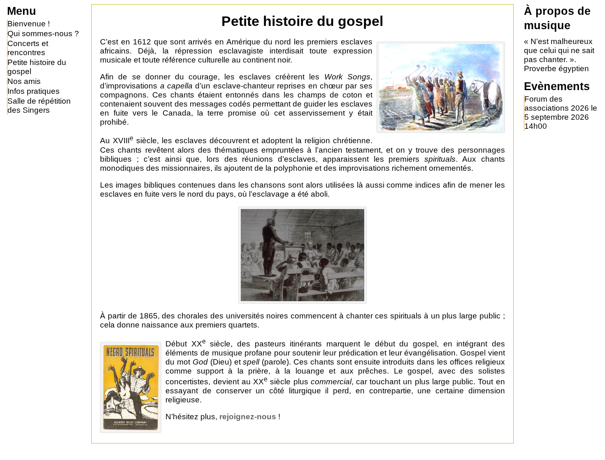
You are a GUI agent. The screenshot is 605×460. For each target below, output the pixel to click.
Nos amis (24, 81)
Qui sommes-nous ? (43, 33)
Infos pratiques (33, 91)
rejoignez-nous (247, 416)
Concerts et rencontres (27, 48)
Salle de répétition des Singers (39, 105)
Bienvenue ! (28, 23)
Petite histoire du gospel (36, 67)
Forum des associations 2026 (556, 103)
